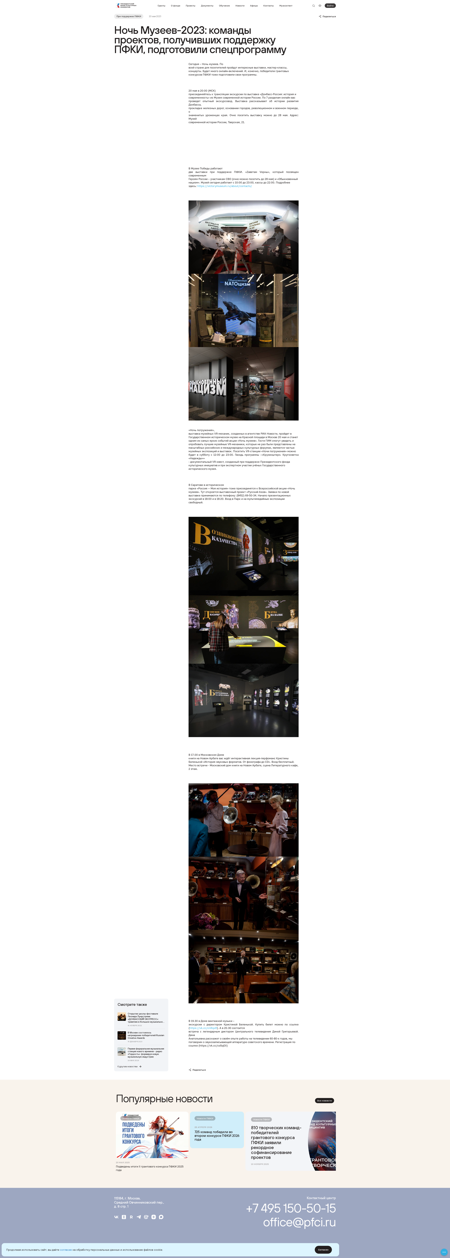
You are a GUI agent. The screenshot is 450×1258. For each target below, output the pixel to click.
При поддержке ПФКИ (128, 16)
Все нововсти (324, 1100)
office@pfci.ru (299, 1221)
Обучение (224, 5)
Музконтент (285, 5)
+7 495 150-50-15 (291, 1208)
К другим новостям (127, 1066)
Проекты (190, 5)
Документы (207, 5)
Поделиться (329, 16)
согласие (66, 1249)
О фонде (175, 5)
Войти (330, 5)
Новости (239, 5)
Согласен (323, 1249)
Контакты (268, 5)
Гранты (161, 5)
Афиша (254, 5)
